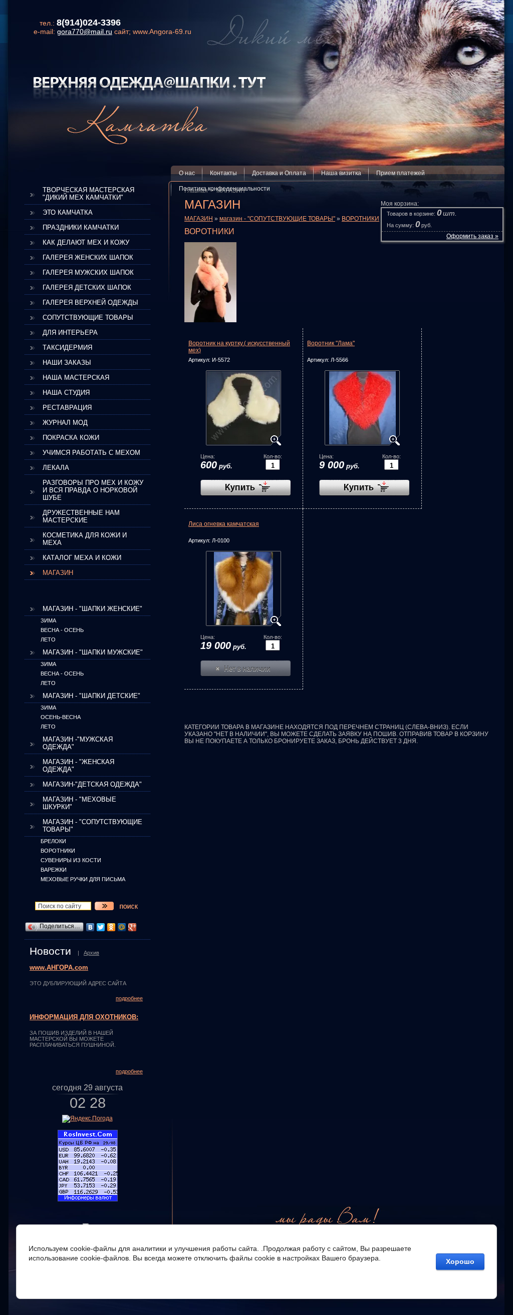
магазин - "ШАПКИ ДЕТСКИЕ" (91, 696)
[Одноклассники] (111, 927)
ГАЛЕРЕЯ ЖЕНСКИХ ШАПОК (88, 257)
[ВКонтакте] (90, 927)
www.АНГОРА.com (59, 967)
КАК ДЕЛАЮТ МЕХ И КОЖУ (86, 242)
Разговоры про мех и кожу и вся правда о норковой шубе (93, 490)
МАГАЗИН (58, 572)
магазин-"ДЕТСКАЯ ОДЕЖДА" (92, 784)
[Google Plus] (132, 927)
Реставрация (67, 407)
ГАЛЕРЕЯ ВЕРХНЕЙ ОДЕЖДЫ (90, 302)
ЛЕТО (48, 639)
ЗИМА (48, 620)
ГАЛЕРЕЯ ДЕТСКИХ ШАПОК (87, 287)
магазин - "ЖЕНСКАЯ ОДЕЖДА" (78, 765)
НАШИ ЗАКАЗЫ (67, 362)
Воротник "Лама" (331, 343)
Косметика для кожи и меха (85, 538)
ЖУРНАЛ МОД (65, 422)
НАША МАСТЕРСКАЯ (76, 377)
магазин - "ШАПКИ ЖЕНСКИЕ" (92, 608)
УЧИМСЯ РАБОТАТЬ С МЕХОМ (91, 452)
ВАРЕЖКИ (54, 870)
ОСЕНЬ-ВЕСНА (61, 717)
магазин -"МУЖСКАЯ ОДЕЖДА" (78, 743)
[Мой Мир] (122, 927)
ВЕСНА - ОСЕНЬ (62, 630)
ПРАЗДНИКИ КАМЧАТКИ (81, 227)
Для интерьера (70, 332)
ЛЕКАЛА (56, 467)
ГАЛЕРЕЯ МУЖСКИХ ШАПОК (88, 272)
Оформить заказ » (472, 236)
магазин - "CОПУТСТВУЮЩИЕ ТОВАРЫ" (92, 825)
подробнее (129, 998)
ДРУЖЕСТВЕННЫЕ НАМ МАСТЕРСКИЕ (81, 516)
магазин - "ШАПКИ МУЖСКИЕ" (93, 652)
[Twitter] (101, 927)
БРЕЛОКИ (53, 841)
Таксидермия (67, 347)
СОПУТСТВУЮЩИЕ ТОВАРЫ (88, 317)
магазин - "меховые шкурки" (79, 803)
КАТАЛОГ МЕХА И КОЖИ (82, 557)
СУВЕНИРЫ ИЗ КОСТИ (71, 860)
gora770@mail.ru (84, 32)
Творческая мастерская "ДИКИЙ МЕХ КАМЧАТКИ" (88, 193)
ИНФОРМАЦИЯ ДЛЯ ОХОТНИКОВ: (84, 1017)
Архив (91, 953)
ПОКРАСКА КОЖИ (71, 437)
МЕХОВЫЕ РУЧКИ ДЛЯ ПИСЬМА (83, 879)
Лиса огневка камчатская (223, 523)
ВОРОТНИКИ (58, 851)
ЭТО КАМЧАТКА (68, 212)
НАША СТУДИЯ (66, 392)
